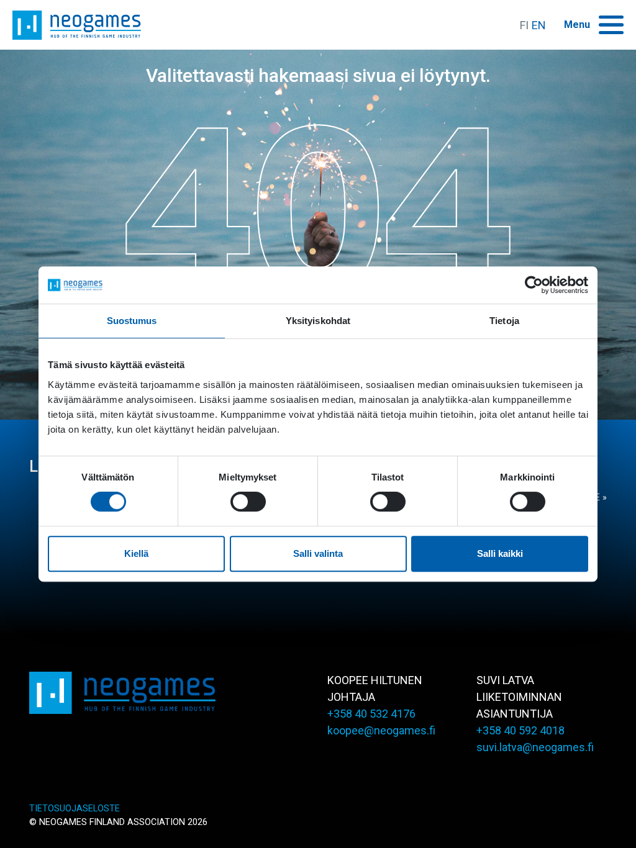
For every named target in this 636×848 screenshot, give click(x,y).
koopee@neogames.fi (381, 730)
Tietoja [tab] (504, 320)
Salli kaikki (500, 553)
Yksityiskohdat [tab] (318, 320)
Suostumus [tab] (132, 320)
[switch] (248, 502)
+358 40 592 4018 (520, 730)
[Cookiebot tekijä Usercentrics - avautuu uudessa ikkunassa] (533, 285)
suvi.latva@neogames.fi (535, 747)
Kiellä (136, 553)
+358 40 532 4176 (371, 713)
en (539, 25)
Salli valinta (318, 553)
